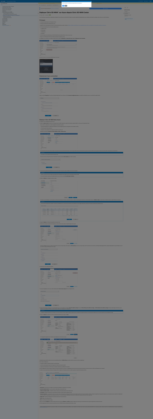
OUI (63, 5)
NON (66, 5)
